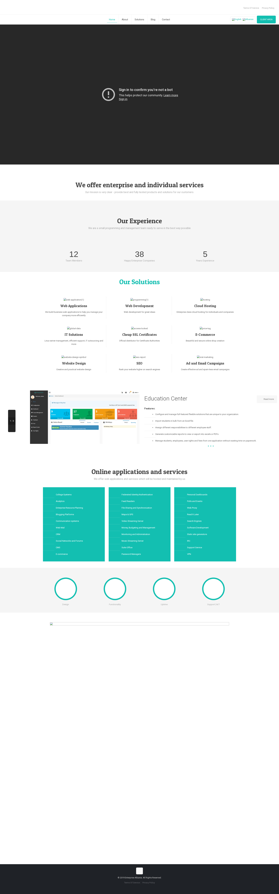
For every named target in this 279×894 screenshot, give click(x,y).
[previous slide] (12, 413)
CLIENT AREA (266, 19)
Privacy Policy (268, 8)
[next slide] (12, 428)
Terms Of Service (251, 8)
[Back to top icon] (139, 871)
